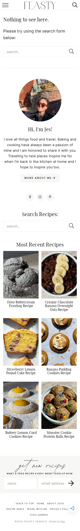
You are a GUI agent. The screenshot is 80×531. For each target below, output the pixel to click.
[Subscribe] (71, 483)
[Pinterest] (50, 197)
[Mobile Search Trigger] (74, 5)
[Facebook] (30, 197)
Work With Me (37, 509)
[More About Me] (40, 111)
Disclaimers (39, 515)
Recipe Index (15, 509)
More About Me (38, 178)
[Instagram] (40, 197)
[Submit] (71, 51)
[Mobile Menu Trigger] (6, 5)
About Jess (55, 503)
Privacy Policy (61, 509)
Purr (63, 521)
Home (41, 503)
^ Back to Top (24, 503)
